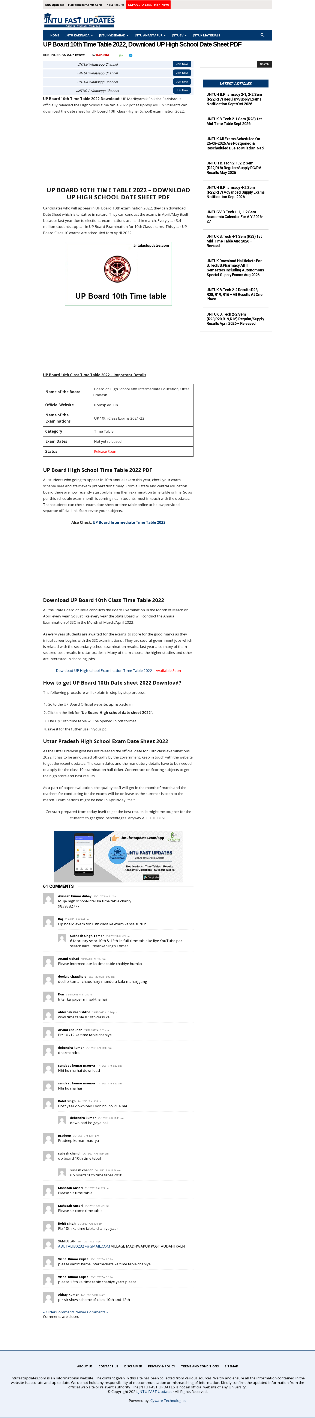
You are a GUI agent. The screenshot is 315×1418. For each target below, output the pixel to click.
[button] (262, 35)
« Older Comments (59, 1312)
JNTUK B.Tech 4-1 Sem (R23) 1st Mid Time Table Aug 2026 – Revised (234, 241)
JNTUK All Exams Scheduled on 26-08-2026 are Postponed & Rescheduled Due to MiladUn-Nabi (235, 143)
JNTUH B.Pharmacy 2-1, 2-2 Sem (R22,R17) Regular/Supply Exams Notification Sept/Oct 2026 (234, 99)
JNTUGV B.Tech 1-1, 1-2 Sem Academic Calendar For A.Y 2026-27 (235, 216)
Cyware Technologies (168, 1400)
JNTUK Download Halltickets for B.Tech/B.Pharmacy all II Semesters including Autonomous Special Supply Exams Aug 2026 (235, 268)
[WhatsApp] (120, 55)
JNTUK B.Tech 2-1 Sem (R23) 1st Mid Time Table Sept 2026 (234, 121)
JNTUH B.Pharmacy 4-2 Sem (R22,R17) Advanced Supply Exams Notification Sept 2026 (236, 192)
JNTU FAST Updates (155, 1391)
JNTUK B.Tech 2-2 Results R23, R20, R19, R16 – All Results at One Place (234, 294)
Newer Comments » (91, 1312)
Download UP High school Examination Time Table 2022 (104, 670)
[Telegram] (130, 55)
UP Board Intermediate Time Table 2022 (129, 522)
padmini (102, 55)
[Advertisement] (118, 150)
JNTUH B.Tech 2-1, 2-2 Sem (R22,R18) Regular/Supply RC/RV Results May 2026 (234, 168)
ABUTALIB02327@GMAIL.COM (84, 1246)
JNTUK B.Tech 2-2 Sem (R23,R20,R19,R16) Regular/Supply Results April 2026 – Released (235, 319)
